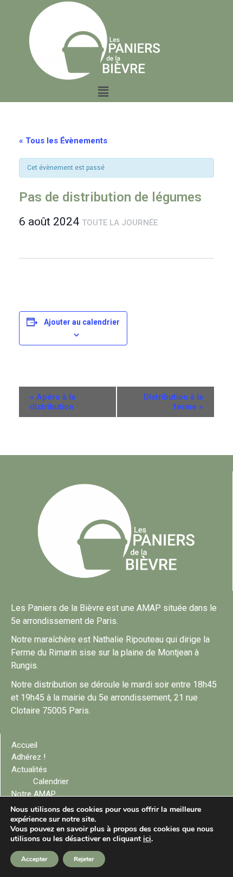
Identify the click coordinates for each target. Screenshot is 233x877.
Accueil (24, 745)
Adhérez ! (28, 757)
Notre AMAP (33, 794)
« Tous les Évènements (63, 141)
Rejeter (84, 859)
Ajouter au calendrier (82, 322)
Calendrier (51, 781)
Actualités (29, 769)
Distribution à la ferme (173, 402)
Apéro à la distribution (52, 402)
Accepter (34, 859)
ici (147, 839)
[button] (103, 91)
